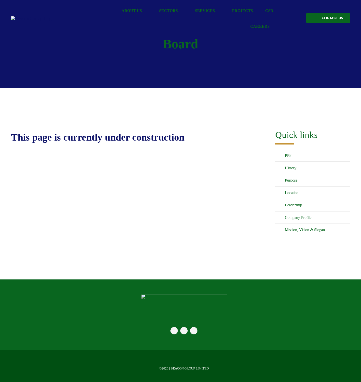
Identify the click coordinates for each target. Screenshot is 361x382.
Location (292, 193)
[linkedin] (193, 330)
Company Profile (298, 217)
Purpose (291, 180)
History (290, 168)
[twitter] (184, 330)
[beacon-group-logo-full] (184, 296)
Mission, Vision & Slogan (305, 230)
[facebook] (174, 330)
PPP (288, 155)
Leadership (293, 205)
